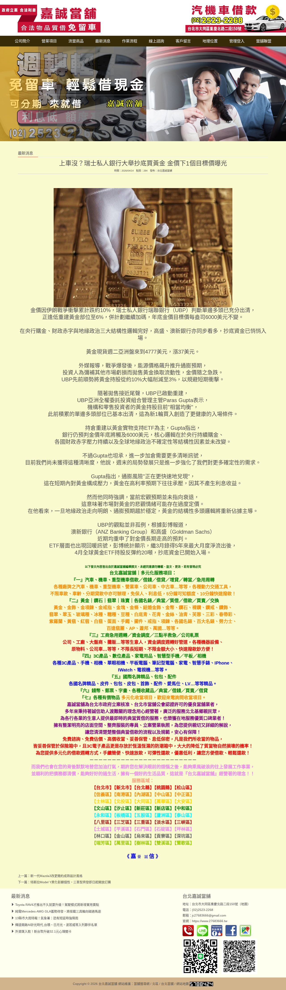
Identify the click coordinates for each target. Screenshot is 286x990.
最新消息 (102, 41)
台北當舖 (167, 984)
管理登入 (236, 41)
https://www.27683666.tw (209, 921)
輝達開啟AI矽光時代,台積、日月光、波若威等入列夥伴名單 (56, 925)
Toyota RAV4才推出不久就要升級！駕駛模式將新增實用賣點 (57, 904)
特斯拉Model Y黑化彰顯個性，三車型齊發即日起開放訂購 (70, 882)
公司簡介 (22, 41)
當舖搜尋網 (141, 984)
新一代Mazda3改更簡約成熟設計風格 (56, 876)
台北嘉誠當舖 (164, 170)
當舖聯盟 (263, 41)
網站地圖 (182, 984)
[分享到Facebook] (232, 930)
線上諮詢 (156, 41)
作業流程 (129, 41)
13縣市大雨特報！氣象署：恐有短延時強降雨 (46, 918)
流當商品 (76, 41)
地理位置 (210, 41)
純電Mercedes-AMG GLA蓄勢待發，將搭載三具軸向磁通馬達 (58, 911)
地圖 (244, 904)
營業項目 (49, 41)
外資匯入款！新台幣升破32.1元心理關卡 (43, 931)
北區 (155, 984)
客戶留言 (183, 41)
